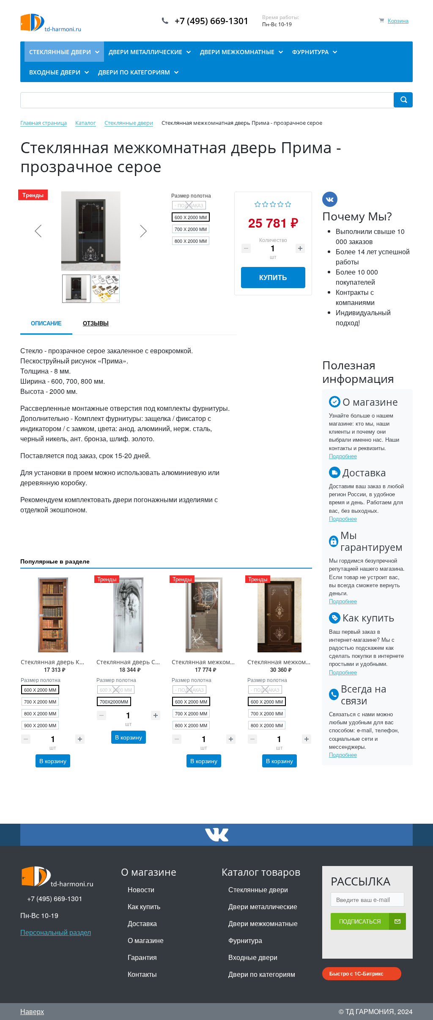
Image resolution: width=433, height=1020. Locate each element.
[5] (288, 203)
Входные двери (252, 957)
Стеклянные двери (258, 889)
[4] (280, 203)
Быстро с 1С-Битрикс (356, 973)
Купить (273, 277)
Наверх (32, 1011)
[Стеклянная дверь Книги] (53, 614)
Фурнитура (245, 940)
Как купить (144, 906)
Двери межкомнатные (263, 923)
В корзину (52, 760)
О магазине (146, 940)
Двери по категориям (261, 974)
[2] (265, 203)
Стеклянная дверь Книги (57, 662)
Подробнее (343, 456)
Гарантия (142, 957)
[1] (258, 203)
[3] (273, 203)
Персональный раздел (55, 932)
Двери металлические (262, 906)
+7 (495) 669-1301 (212, 21)
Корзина (398, 20)
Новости (141, 889)
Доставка (142, 923)
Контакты (142, 974)
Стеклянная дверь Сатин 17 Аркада (148, 662)
